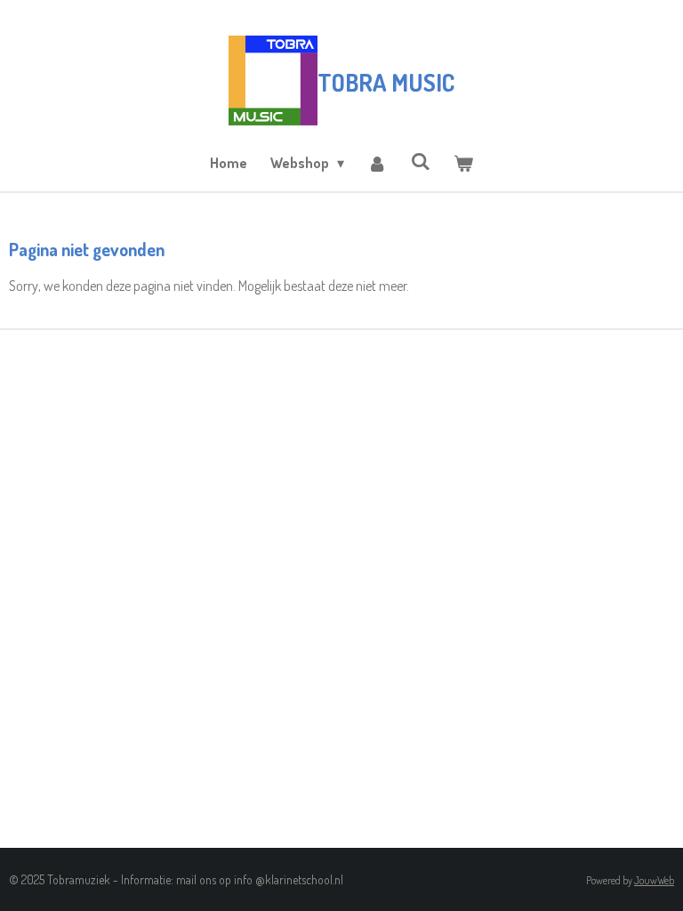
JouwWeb (654, 880)
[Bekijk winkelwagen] (463, 163)
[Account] (377, 163)
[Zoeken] (420, 161)
